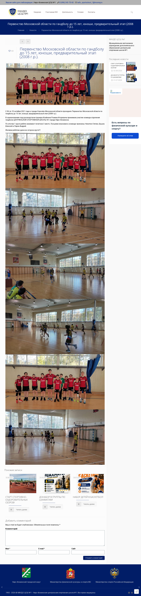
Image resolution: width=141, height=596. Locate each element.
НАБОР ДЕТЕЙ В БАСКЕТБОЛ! (88, 496)
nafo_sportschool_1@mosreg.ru (89, 2)
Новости (32, 30)
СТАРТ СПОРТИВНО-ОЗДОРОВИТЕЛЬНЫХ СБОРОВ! (16, 499)
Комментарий (11, 529)
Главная (21, 30)
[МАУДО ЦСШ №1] (18, 10)
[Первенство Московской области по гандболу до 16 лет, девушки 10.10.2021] (139, 587)
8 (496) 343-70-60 (66, 2)
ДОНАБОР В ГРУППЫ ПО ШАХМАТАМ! (52, 498)
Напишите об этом (125, 136)
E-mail (41, 549)
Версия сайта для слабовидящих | (19, 2)
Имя (7, 549)
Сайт (73, 549)
